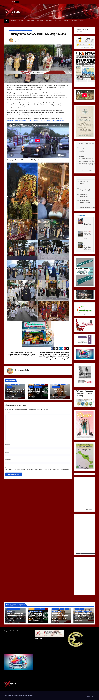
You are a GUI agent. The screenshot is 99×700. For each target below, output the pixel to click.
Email (7, 452)
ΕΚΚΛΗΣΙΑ (58, 20)
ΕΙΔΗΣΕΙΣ (13, 20)
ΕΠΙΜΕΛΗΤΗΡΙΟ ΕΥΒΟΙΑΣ (80, 611)
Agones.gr (87, 207)
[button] (78, 295)
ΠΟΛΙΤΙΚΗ (40, 20)
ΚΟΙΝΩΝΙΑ (55, 611)
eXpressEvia (20, 39)
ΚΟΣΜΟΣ (74, 20)
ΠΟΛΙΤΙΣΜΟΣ (9, 611)
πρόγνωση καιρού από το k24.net (87, 47)
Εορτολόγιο (88, 509)
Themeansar (30, 695)
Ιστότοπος (8, 459)
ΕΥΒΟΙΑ (66, 20)
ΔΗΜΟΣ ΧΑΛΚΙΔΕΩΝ (13, 30)
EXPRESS (49, 20)
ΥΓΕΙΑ (59, 611)
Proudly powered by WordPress (11, 695)
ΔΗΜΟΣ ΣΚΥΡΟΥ (55, 384)
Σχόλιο (7, 412)
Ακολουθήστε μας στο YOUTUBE (82, 30)
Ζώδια (83, 170)
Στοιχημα (93, 207)
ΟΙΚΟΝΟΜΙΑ (30, 20)
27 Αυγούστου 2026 (13, 618)
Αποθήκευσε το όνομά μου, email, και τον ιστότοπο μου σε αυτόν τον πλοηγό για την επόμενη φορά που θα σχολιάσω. (37, 469)
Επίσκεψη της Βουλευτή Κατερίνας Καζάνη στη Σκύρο (60, 391)
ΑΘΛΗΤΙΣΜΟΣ (37, 384)
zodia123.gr (90, 170)
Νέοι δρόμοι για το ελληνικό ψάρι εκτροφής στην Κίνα (83, 616)
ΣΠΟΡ (81, 20)
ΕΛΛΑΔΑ (21, 20)
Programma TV (78, 553)
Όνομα (7, 444)
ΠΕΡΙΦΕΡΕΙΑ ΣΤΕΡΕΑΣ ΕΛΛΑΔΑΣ (13, 384)
